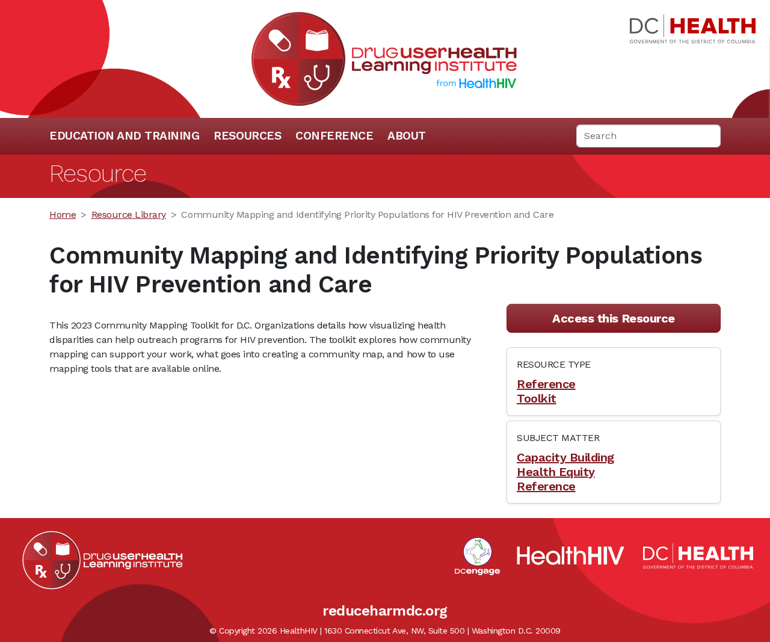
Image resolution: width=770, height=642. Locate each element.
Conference (334, 136)
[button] (614, 318)
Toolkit (536, 398)
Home (62, 214)
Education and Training (124, 136)
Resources (247, 136)
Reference (546, 384)
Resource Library (128, 214)
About (406, 136)
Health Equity (556, 472)
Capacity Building (565, 457)
